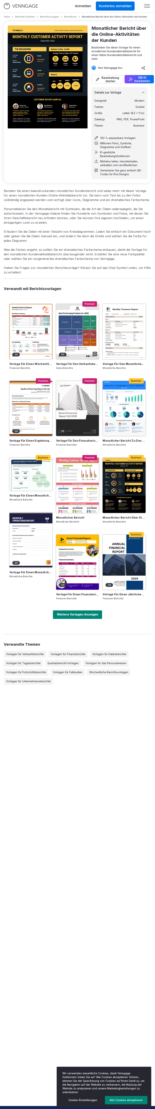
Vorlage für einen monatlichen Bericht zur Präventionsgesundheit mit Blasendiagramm (30, 495)
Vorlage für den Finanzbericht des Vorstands (77, 440)
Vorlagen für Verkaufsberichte (25, 654)
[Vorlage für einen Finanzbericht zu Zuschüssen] (77, 562)
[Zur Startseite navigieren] (21, 6)
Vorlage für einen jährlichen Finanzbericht (124, 594)
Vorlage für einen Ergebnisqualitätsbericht (30, 440)
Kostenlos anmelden (115, 6)
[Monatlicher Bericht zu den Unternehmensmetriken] (124, 408)
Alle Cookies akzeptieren (126, 1100)
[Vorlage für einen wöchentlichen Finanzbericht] (30, 331)
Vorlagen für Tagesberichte (23, 663)
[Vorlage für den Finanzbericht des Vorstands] (77, 408)
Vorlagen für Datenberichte (109, 654)
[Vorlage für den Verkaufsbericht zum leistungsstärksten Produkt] (77, 331)
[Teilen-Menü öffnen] (143, 68)
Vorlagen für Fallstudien (67, 672)
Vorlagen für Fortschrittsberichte (26, 672)
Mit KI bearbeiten (142, 79)
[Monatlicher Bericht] (77, 485)
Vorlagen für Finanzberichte (68, 654)
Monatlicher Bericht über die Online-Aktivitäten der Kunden (124, 517)
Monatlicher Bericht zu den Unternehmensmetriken (124, 440)
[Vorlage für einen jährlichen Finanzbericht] (124, 562)
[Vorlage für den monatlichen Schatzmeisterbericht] (124, 331)
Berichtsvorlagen (49, 16)
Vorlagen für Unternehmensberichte (28, 681)
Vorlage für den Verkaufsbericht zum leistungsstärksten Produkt (77, 363)
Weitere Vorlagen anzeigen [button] (77, 614)
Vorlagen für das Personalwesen (105, 663)
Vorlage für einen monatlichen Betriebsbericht (30, 572)
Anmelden (83, 6)
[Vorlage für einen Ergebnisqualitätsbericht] (30, 408)
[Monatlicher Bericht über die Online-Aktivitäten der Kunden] (124, 485)
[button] (107, 79)
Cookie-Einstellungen (82, 1100)
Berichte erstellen (25, 16)
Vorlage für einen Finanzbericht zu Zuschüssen (77, 594)
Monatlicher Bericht (70, 517)
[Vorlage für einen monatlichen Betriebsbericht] (30, 540)
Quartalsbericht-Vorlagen (63, 663)
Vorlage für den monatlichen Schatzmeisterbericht (124, 363)
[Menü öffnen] (147, 6)
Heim (7, 16)
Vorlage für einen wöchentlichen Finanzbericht (30, 363)
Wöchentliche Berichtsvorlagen (108, 672)
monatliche (70, 16)
